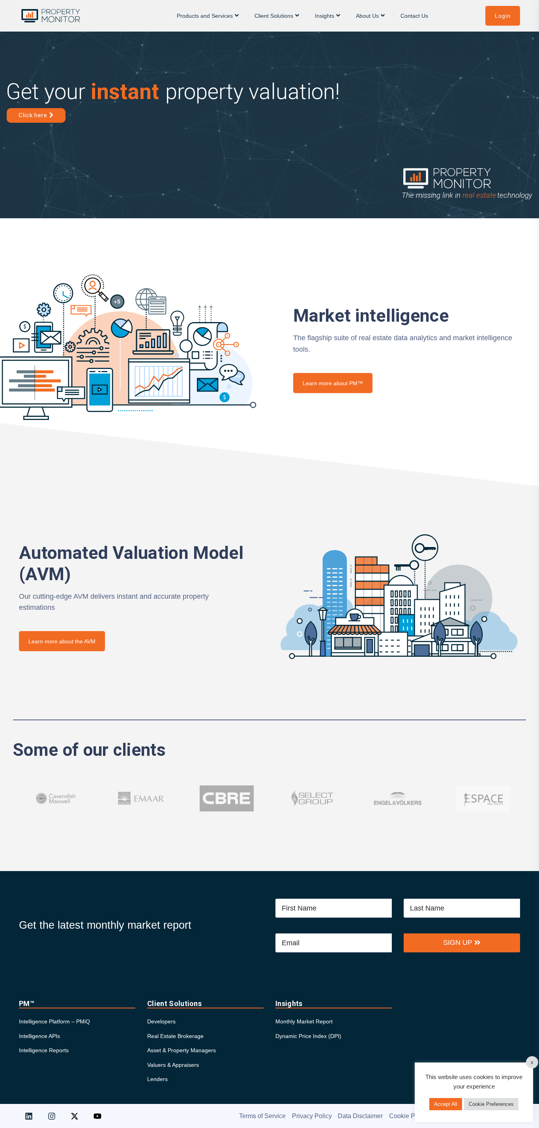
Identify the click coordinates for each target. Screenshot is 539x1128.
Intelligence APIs (39, 1036)
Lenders (157, 1079)
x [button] (532, 1062)
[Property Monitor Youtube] (97, 1116)
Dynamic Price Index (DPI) (308, 1036)
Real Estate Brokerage (175, 1036)
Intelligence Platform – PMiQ (54, 1021)
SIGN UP (458, 942)
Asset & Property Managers (181, 1050)
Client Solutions (274, 16)
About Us (367, 16)
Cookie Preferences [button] (491, 1104)
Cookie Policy (408, 1116)
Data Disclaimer (360, 1116)
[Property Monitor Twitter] (74, 1116)
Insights (324, 16)
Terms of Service (262, 1116)
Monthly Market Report (304, 1021)
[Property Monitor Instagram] (52, 1116)
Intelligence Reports (44, 1050)
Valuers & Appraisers (173, 1065)
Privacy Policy (312, 1116)
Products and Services (205, 16)
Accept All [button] (445, 1104)
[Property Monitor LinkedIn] (29, 1116)
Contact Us (414, 16)
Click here (34, 115)
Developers (161, 1021)
